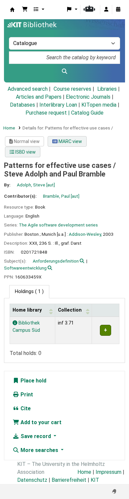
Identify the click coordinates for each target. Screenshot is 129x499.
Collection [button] (70, 310)
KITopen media (98, 105)
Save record (35, 436)
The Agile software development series (58, 224)
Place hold (32, 380)
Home (9, 127)
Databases (22, 105)
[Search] (64, 71)
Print (26, 394)
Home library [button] (27, 310)
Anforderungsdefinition (56, 261)
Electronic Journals (88, 97)
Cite (25, 408)
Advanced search (28, 89)
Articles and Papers (39, 97)
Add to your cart (40, 422)
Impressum (108, 472)
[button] (24, 9)
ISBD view (25, 152)
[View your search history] (118, 9)
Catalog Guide (87, 113)
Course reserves (72, 89)
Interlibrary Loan (58, 105)
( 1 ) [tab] (29, 291)
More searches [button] (39, 450)
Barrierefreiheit (69, 480)
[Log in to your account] (106, 9)
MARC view (70, 141)
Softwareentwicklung (25, 268)
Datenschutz (32, 480)
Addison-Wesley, (85, 234)
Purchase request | (48, 113)
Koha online (12, 9)
